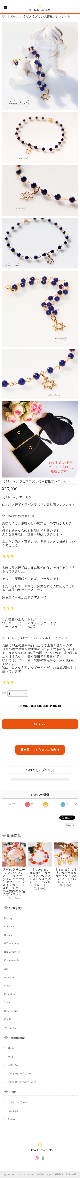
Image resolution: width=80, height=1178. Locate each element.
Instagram (13, 1110)
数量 (4, 692)
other (7, 985)
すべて (12, 804)
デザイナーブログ (17, 1102)
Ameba (11, 1119)
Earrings (8, 918)
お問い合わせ (15, 1065)
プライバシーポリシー (19, 1073)
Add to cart (40, 724)
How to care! (11, 1010)
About (11, 1048)
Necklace (9, 926)
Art (6, 968)
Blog (10, 1056)
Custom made (11, 960)
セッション (10, 1027)
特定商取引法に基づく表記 (22, 1081)
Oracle (7, 1019)
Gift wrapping (11, 943)
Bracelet (8, 934)
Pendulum (9, 994)
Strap (7, 1002)
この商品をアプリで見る (40, 770)
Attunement (10, 977)
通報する (70, 825)
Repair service (12, 951)
